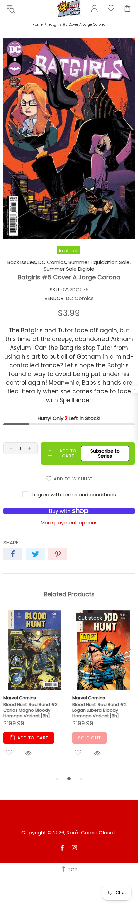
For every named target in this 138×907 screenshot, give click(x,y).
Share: (11, 542)
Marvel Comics (19, 698)
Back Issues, (22, 262)
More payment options (69, 522)
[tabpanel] (34, 692)
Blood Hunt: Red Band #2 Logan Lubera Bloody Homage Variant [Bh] (99, 710)
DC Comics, (52, 262)
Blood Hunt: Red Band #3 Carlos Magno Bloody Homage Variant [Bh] (30, 710)
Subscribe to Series (105, 453)
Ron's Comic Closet (91, 832)
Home (37, 24)
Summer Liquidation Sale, (99, 262)
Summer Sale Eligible (69, 269)
